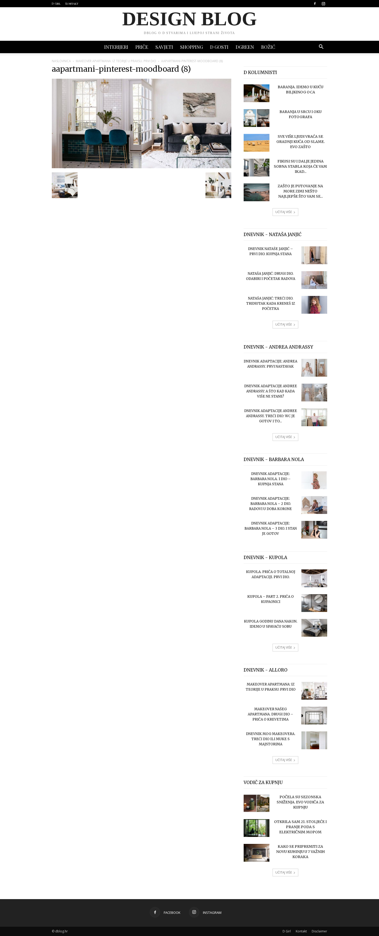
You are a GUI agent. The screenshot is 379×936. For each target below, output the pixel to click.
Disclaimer (319, 931)
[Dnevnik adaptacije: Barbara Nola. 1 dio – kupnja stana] (314, 480)
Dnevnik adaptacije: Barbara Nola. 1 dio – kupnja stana (270, 479)
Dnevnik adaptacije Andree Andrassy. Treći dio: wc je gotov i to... (270, 416)
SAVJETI (164, 47)
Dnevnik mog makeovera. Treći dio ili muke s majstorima (270, 739)
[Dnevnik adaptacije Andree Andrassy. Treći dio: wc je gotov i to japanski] (314, 417)
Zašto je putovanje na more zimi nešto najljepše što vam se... (300, 191)
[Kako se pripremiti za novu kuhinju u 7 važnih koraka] (256, 853)
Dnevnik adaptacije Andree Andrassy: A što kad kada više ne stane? (270, 391)
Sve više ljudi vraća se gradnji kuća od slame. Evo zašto (300, 141)
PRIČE (141, 47)
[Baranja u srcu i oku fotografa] (256, 118)
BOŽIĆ (268, 47)
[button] (321, 47)
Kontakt (71, 3)
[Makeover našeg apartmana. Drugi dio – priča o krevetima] (314, 715)
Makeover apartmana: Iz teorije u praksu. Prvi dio (116, 61)
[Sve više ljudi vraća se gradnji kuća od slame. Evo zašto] (256, 143)
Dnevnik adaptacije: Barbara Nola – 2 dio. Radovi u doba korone (270, 503)
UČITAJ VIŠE (283, 212)
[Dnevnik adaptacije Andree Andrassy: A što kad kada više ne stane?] (314, 392)
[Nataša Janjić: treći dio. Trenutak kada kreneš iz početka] (314, 305)
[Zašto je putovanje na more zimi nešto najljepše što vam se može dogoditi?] (256, 192)
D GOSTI (219, 47)
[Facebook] (315, 3)
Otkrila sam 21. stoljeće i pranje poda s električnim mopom (300, 826)
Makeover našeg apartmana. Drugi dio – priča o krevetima (270, 714)
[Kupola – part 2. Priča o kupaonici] (314, 603)
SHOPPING (191, 47)
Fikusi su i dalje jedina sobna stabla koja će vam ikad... (300, 166)
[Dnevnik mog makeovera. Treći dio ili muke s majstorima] (314, 740)
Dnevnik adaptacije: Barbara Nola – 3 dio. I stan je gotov (270, 528)
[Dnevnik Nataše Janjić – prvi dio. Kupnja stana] (314, 255)
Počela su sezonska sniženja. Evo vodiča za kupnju (300, 802)
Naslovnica (61, 61)
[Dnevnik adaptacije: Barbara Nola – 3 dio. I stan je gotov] (314, 530)
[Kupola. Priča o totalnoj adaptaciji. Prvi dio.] (314, 578)
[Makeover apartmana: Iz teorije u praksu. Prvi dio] (314, 691)
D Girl (56, 3)
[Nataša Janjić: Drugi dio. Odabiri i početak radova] (314, 280)
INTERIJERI (116, 47)
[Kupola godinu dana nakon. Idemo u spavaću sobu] (314, 628)
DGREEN (245, 47)
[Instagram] (323, 3)
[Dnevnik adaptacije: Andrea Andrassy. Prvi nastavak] (314, 368)
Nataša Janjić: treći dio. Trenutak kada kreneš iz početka (270, 303)
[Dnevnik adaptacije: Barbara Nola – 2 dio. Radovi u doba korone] (314, 505)
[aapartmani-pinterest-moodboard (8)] (141, 167)
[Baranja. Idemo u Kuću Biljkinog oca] (256, 93)
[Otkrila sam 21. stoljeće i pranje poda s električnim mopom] (256, 828)
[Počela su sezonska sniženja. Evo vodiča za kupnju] (256, 803)
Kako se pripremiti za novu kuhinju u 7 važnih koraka (300, 851)
